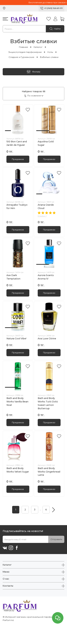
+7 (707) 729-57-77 (53, 8)
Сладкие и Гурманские (21, 57)
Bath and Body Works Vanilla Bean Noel (17, 401)
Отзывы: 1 (42, 216)
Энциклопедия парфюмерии (25, 52)
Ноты (50, 52)
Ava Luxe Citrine (47, 338)
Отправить (56, 539)
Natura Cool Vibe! (16, 338)
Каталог (38, 47)
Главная (23, 47)
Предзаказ (18, 159)
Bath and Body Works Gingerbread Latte (49, 471)
